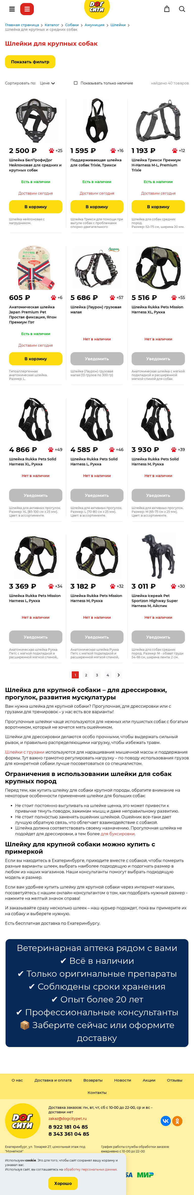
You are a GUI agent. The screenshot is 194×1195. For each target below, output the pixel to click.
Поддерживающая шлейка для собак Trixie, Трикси (96, 162)
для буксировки (118, 833)
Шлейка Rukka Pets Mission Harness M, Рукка (96, 598)
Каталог (27, 9)
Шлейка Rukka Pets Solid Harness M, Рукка (155, 461)
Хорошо (63, 1183)
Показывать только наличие (107, 83)
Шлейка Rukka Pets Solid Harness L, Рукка (94, 461)
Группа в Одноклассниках (177, 1121)
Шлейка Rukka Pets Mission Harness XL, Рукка (157, 309)
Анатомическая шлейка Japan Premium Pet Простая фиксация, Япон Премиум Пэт (33, 314)
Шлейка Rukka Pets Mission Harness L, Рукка (35, 598)
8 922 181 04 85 (68, 1126)
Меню (12, 9)
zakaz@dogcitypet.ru (67, 1118)
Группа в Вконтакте (166, 1121)
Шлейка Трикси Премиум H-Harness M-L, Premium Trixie (156, 165)
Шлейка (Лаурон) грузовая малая (96, 309)
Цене (45, 83)
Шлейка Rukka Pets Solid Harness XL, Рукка (32, 461)
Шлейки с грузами (24, 752)
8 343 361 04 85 (68, 1134)
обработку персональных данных (90, 1169)
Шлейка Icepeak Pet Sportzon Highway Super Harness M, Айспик (155, 600)
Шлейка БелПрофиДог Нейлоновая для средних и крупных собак (35, 165)
